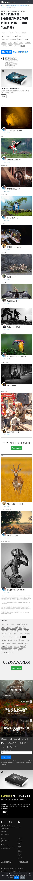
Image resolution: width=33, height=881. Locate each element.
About (3, 838)
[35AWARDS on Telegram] (19, 822)
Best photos (6, 52)
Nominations (4, 840)
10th (13, 2)
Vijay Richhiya (13, 386)
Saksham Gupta (13, 189)
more (23, 45)
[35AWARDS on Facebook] (2, 822)
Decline (22, 877)
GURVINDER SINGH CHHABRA (17, 357)
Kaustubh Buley (13, 432)
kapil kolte (12, 277)
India (3, 33)
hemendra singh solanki (17, 590)
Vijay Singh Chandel (15, 504)
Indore (8, 133)
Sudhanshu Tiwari (14, 131)
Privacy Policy (3, 831)
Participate (16, 448)
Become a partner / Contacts (8, 870)
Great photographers (20, 52)
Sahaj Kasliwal (13, 327)
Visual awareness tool (6, 848)
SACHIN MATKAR (13, 301)
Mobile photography (6, 307)
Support (5, 845)
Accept (16, 877)
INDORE (8, 162)
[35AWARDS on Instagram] (10, 822)
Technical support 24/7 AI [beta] (13, 868)
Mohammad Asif (13, 218)
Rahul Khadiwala (14, 247)
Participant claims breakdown (8, 847)
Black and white (6, 362)
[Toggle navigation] (28, 2)
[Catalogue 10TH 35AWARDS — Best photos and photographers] (16, 779)
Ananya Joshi (12, 536)
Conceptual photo (6, 541)
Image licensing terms (5, 834)
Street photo (5, 165)
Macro (3, 223)
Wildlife (4, 105)
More (3, 96)
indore (8, 279)
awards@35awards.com (6, 750)
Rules (2, 842)
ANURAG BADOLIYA (14, 160)
